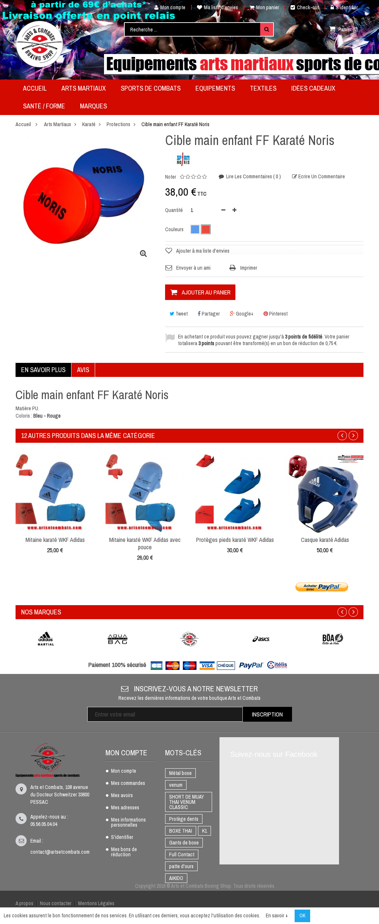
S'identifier (347, 7)
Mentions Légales (96, 903)
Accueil (23, 124)
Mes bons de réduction (124, 852)
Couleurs (175, 229)
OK (302, 915)
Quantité (174, 210)
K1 (204, 830)
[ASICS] (261, 639)
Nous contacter (55, 903)
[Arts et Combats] (40, 44)
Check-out (308, 7)
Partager (210, 313)
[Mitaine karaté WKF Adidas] (55, 492)
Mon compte (172, 7)
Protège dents (183, 819)
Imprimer (248, 267)
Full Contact (181, 854)
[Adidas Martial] (46, 639)
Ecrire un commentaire (321, 176)
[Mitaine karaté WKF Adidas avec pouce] (144, 492)
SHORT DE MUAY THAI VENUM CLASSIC (186, 801)
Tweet (181, 313)
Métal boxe (180, 773)
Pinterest (278, 313)
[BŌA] (333, 639)
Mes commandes (128, 783)
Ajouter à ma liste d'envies (202, 250)
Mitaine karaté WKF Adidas (55, 540)
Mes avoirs (122, 796)
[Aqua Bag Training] (117, 639)
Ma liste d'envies (221, 7)
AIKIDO (176, 878)
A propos (24, 903)
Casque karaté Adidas (325, 540)
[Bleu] (195, 229)
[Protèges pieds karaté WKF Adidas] (234, 492)
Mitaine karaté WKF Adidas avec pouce (145, 543)
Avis (83, 369)
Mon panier (267, 7)
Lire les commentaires (253, 176)
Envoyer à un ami (193, 267)
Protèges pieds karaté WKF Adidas (235, 540)
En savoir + (277, 915)
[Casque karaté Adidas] (324, 492)
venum (175, 785)
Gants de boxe (184, 842)
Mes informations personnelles (128, 822)
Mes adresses (125, 808)
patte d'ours (181, 866)
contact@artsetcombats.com (60, 852)
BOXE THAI (180, 830)
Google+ (244, 313)
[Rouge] (206, 229)
